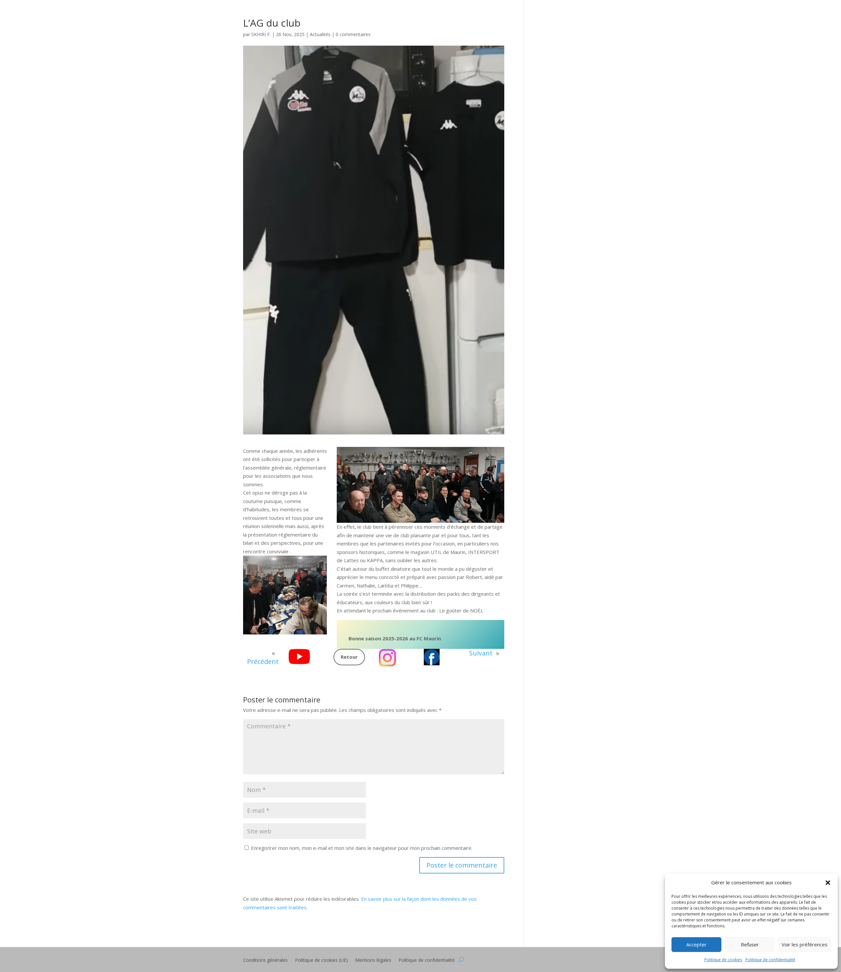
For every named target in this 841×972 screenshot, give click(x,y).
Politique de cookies (723, 959)
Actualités (320, 34)
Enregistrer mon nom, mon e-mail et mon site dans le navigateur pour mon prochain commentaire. (361, 848)
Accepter (696, 944)
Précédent (263, 661)
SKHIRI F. (261, 34)
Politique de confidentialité (770, 959)
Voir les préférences (805, 944)
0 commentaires (353, 34)
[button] (828, 882)
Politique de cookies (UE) (321, 960)
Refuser (750, 944)
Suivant (480, 653)
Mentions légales (373, 960)
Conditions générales (265, 960)
